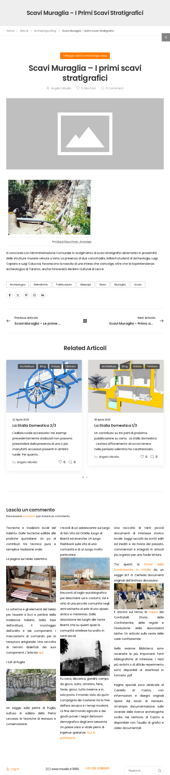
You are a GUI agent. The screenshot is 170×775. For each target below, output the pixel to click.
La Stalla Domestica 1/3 (115, 425)
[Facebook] (9, 295)
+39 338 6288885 (97, 768)
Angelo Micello (61, 88)
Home (10, 31)
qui (41, 652)
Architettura (27, 366)
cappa (153, 612)
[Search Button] (159, 771)
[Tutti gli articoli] (85, 321)
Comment (115, 88)
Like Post (88, 88)
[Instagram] (34, 295)
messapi (85, 284)
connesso (29, 516)
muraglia (120, 284)
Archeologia (42, 31)
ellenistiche (40, 284)
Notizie (55, 366)
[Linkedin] (42, 295)
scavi (137, 284)
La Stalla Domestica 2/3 (34, 425)
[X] (18, 295)
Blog (53, 31)
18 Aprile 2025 (102, 419)
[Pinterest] (26, 295)
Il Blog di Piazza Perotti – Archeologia (73, 241)
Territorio (70, 366)
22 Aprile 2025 (20, 419)
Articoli (24, 31)
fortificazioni (64, 284)
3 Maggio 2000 (72, 55)
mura (103, 284)
